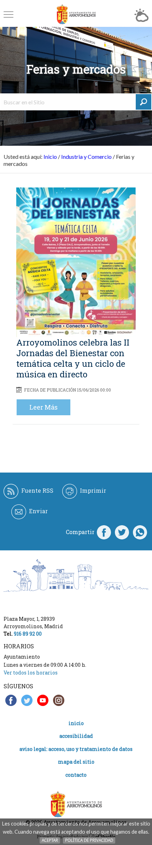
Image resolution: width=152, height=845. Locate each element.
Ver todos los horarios (31, 672)
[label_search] (143, 101)
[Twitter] (122, 532)
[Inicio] (76, 14)
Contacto (76, 774)
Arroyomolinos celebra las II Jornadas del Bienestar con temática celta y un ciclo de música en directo (72, 358)
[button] (8, 14)
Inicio (50, 156)
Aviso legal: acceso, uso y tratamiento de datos (76, 749)
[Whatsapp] (140, 532)
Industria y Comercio (86, 156)
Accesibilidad (76, 736)
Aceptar (50, 840)
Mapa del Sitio (76, 761)
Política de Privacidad (89, 840)
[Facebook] (104, 532)
